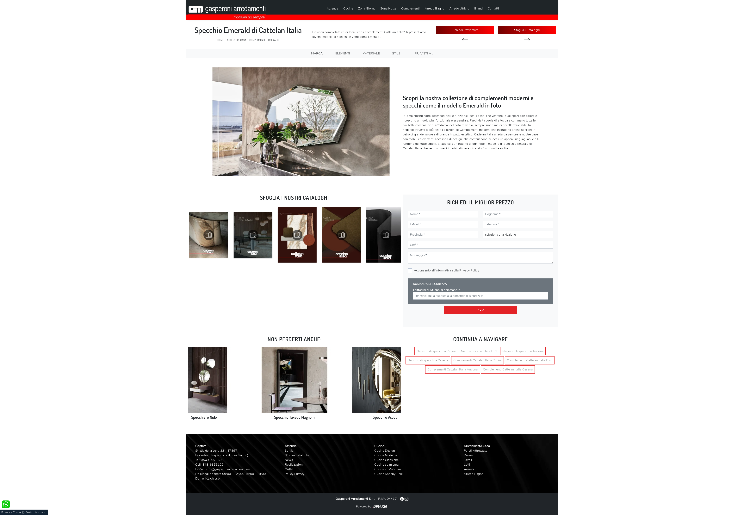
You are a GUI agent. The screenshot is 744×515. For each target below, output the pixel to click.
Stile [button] (396, 53)
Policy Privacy (295, 474)
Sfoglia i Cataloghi (527, 30)
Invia (480, 310)
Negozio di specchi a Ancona (522, 351)
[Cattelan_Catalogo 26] (253, 235)
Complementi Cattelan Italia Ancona (452, 369)
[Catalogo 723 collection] (341, 235)
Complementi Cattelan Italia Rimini (477, 360)
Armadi (469, 469)
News (289, 460)
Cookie (17, 512)
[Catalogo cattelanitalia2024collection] (385, 235)
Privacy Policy (469, 270)
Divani (468, 455)
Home (220, 40)
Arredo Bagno (434, 8)
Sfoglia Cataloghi (297, 455)
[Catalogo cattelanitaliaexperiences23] (297, 235)
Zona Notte (388, 8)
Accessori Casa (236, 40)
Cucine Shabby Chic (388, 474)
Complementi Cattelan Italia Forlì (529, 360)
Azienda (332, 8)
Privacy (5, 512)
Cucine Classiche (386, 460)
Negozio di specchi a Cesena (428, 360)
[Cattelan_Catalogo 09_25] (208, 235)
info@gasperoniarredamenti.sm (228, 469)
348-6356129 (213, 464)
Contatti (493, 8)
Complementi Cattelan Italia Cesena (508, 369)
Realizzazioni (294, 464)
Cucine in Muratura (387, 469)
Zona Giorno (366, 8)
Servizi (289, 451)
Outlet (289, 469)
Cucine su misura (386, 464)
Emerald (273, 40)
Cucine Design (384, 451)
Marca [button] (317, 53)
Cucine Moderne (385, 455)
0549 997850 (211, 460)
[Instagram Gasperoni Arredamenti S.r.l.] (406, 499)
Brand (478, 8)
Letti (467, 464)
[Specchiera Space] (465, 40)
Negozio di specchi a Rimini (436, 351)
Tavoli (468, 460)
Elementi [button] (342, 53)
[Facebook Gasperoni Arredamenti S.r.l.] (402, 499)
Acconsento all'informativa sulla (446, 270)
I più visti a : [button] (423, 53)
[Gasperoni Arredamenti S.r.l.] (227, 10)
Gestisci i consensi (36, 512)
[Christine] (527, 40)
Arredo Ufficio (459, 8)
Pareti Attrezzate (475, 451)
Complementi (410, 8)
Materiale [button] (371, 53)
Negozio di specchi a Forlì (479, 351)
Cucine (348, 8)
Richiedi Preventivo (465, 30)
